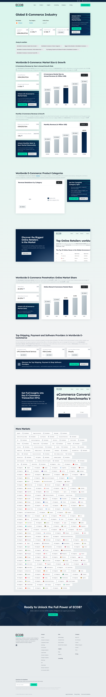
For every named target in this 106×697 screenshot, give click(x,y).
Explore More (26, 253)
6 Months (83, 124)
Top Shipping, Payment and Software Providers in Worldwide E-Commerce (61, 49)
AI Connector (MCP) (45, 670)
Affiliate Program (78, 645)
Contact (76, 647)
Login (79, 1)
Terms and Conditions (85, 694)
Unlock (61, 32)
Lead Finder (43, 652)
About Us (77, 637)
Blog (59, 651)
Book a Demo (86, 5)
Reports (59, 654)
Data (35, 5)
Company (64, 5)
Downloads (43, 665)
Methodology (61, 637)
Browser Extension (45, 667)
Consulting (56, 5)
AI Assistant (43, 647)
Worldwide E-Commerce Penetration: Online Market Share (29, 49)
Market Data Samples (62, 645)
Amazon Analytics (44, 655)
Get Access (75, 32)
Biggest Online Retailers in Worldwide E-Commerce (75, 46)
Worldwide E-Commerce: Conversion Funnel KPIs (27, 52)
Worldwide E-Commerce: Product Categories (50, 46)
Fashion (31, 23)
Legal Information (69, 694)
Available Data (61, 639)
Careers (76, 642)
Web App (43, 660)
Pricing (71, 5)
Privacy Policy (77, 694)
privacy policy (25, 688)
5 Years (83, 75)
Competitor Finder (45, 642)
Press (76, 650)
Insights (48, 5)
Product (41, 5)
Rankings (43, 645)
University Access (86, 1)
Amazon (20, 23)
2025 (58, 182)
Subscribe (34, 684)
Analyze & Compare (45, 640)
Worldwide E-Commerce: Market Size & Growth (27, 46)
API (42, 662)
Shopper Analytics (45, 657)
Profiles (42, 637)
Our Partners (78, 639)
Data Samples (61, 642)
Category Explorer (45, 650)
